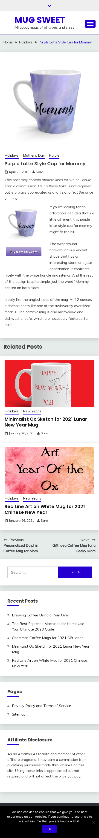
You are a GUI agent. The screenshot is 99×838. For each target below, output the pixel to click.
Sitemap (19, 714)
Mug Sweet (40, 20)
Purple (54, 155)
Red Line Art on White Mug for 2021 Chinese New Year (45, 509)
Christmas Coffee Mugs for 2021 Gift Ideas (47, 637)
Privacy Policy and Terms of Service (41, 705)
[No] (93, 822)
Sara (39, 172)
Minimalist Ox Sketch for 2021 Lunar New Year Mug (46, 422)
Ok (49, 829)
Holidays (12, 155)
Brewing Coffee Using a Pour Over (40, 615)
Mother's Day (34, 155)
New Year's (32, 411)
